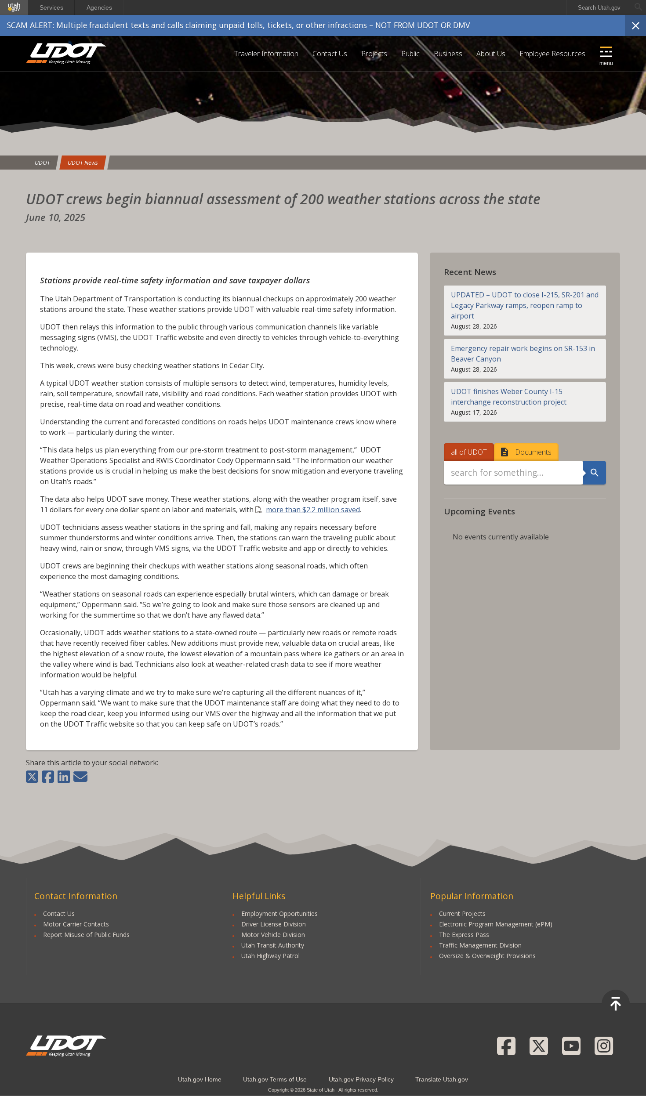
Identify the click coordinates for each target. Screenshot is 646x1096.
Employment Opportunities (279, 913)
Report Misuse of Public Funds (86, 934)
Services (51, 7)
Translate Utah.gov (441, 1079)
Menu (606, 63)
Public (410, 53)
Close (635, 25)
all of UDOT (469, 452)
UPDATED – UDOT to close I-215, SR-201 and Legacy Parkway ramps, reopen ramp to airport (525, 305)
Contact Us (329, 53)
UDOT (66, 53)
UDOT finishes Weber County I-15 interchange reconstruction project (508, 397)
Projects (374, 53)
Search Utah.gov (599, 7)
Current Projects (462, 913)
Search (594, 473)
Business (448, 53)
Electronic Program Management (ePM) (495, 924)
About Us (490, 53)
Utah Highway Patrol (270, 955)
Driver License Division (273, 924)
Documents (533, 452)
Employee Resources (552, 53)
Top (616, 1004)
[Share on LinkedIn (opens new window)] (64, 776)
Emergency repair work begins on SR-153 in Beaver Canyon (523, 354)
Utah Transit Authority (272, 945)
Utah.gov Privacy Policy (361, 1079)
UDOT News (83, 162)
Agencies (99, 7)
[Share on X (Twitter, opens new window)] (33, 776)
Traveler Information (266, 53)
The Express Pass (464, 934)
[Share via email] (80, 776)
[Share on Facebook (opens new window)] (48, 776)
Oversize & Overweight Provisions (487, 955)
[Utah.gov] (14, 7)
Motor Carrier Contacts (76, 924)
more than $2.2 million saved (313, 509)
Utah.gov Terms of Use (275, 1079)
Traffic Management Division (480, 945)
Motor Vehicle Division (273, 934)
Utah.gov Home (199, 1079)
